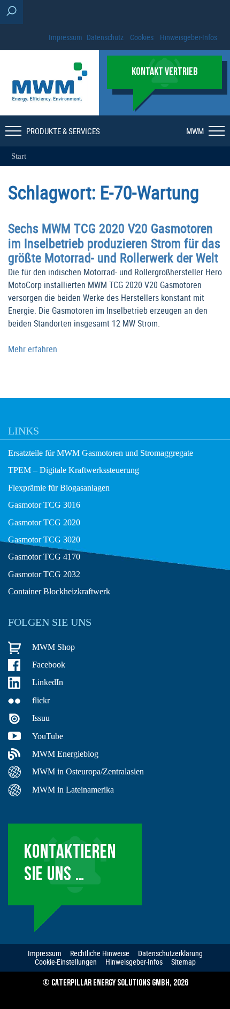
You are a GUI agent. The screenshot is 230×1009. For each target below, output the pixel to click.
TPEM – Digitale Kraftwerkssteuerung (73, 470)
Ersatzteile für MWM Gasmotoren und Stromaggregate (100, 452)
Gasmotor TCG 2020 (44, 522)
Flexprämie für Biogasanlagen (59, 487)
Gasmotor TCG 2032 (44, 574)
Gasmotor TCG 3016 (44, 504)
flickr (41, 700)
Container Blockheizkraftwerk (59, 591)
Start (18, 156)
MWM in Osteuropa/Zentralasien (88, 771)
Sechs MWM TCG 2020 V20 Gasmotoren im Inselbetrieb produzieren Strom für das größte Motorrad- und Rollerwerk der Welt (114, 243)
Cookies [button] (142, 37)
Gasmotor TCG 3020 (44, 539)
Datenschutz (105, 37)
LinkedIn (47, 682)
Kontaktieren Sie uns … (70, 863)
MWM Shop (53, 646)
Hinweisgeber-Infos (188, 37)
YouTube (47, 736)
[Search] (11, 12)
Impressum (65, 37)
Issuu (41, 718)
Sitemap (183, 962)
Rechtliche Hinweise (99, 953)
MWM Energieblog (65, 753)
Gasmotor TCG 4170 (44, 556)
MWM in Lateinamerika (73, 789)
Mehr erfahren (32, 349)
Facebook (48, 664)
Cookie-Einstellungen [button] (66, 962)
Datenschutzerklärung (170, 953)
